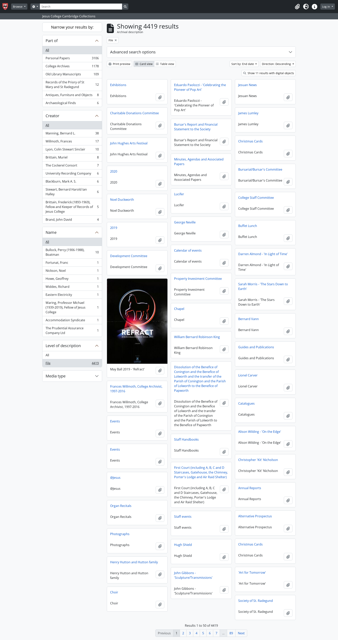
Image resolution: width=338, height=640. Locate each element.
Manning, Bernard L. (72, 134)
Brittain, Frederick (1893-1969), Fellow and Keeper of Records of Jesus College (72, 207)
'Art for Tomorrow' (252, 572)
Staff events (182, 516)
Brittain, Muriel (72, 158)
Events (115, 421)
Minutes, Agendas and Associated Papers (199, 161)
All (47, 50)
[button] (297, 6)
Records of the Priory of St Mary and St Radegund (72, 84)
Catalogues (246, 403)
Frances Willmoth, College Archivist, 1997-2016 (136, 388)
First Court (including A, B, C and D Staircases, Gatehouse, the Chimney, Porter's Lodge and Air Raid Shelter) (201, 472)
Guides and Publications (256, 347)
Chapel (179, 309)
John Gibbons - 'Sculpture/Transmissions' (193, 575)
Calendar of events (188, 250)
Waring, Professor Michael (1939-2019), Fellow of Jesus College (72, 307)
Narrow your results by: (72, 27)
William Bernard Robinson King (197, 337)
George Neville (185, 222)
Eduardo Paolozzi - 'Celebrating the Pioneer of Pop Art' (200, 87)
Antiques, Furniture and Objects (72, 96)
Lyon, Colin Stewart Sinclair (72, 150)
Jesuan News (247, 85)
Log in (326, 6)
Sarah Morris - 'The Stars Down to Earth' (263, 286)
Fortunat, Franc (72, 263)
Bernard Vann (248, 319)
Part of (52, 40)
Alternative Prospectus (255, 516)
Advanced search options (133, 52)
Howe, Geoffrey (72, 279)
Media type (56, 376)
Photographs (119, 534)
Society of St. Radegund (255, 601)
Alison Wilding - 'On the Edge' (259, 431)
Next (241, 633)
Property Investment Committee (198, 278)
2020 (113, 171)
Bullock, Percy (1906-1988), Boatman (72, 252)
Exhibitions (118, 85)
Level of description (63, 345)
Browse (18, 6)
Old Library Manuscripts (72, 75)
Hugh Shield (183, 545)
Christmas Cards (250, 141)
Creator (52, 115)
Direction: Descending (277, 64)
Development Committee (128, 256)
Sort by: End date (243, 64)
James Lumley (248, 113)
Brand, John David (72, 220)
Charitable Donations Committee (134, 113)
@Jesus (115, 477)
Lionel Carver (248, 375)
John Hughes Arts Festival (128, 143)
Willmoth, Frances (72, 142)
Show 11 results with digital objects (270, 73)
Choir (114, 592)
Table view (166, 64)
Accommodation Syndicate (72, 321)
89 (231, 633)
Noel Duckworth (122, 199)
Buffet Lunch (247, 226)
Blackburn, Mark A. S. (72, 182)
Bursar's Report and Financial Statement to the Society (196, 126)
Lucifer (179, 194)
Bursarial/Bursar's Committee (260, 169)
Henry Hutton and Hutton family (134, 562)
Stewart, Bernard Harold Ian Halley (72, 191)
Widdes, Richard (72, 287)
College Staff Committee (256, 197)
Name (51, 232)
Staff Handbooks (186, 439)
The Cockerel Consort (72, 166)
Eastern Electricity (72, 296)
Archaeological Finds (72, 104)
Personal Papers (72, 59)
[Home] (6, 7)
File (72, 364)
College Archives (72, 67)
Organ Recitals (120, 506)
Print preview (121, 64)
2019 (113, 228)
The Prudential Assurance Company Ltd (72, 330)
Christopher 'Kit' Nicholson (258, 460)
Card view (146, 64)
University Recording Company (72, 174)
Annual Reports (249, 488)
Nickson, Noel (72, 271)
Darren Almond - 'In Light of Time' (263, 254)
